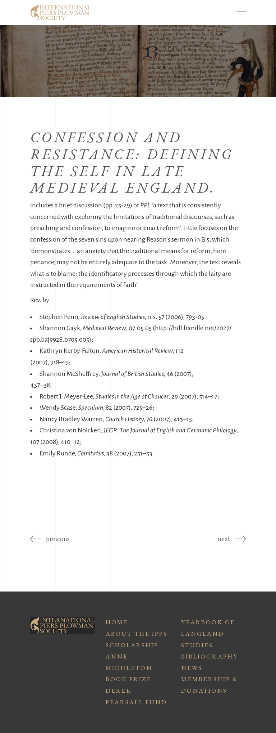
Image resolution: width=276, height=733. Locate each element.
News (191, 668)
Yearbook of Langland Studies (208, 633)
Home (117, 622)
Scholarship (132, 645)
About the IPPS (136, 634)
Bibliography (209, 656)
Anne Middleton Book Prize (129, 667)
